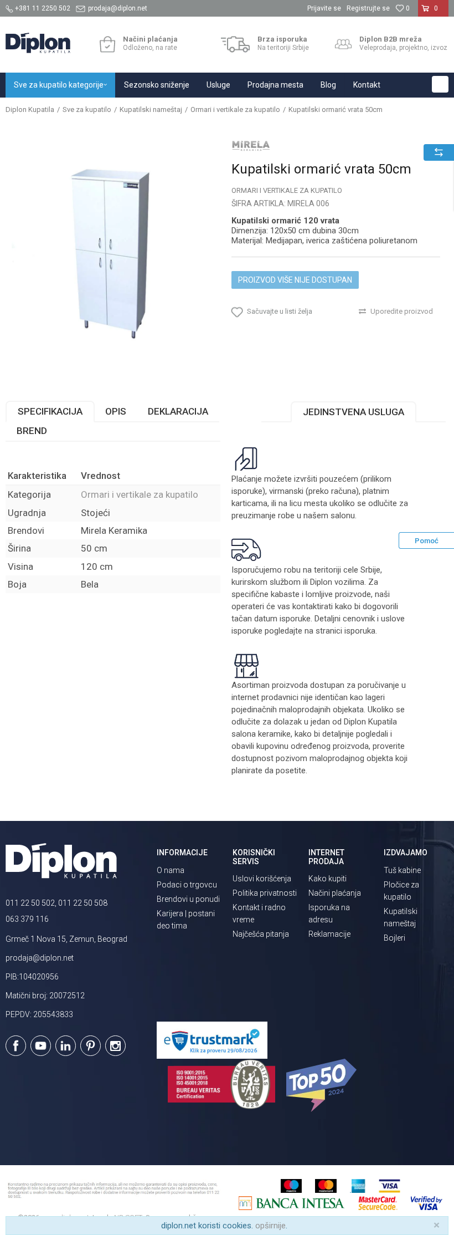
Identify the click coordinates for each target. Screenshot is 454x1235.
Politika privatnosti (265, 893)
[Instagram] (115, 1045)
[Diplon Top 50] (323, 1085)
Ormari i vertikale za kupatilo (235, 109)
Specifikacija (50, 411)
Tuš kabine (402, 870)
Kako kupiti (327, 878)
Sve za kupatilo (87, 109)
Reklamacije (329, 934)
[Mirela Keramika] (250, 146)
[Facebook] (16, 1045)
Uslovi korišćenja (262, 878)
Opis (115, 411)
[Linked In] (65, 1045)
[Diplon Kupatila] (38, 43)
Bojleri (394, 937)
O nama (170, 870)
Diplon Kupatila (30, 109)
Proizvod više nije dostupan (295, 279)
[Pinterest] (90, 1045)
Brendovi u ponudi (188, 899)
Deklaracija (178, 411)
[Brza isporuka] (235, 44)
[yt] (40, 1045)
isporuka (359, 631)
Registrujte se (368, 8)
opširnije (270, 1226)
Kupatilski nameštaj (151, 109)
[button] (440, 84)
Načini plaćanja (334, 893)
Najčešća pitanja (261, 934)
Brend (32, 430)
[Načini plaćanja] (107, 44)
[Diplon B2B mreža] (343, 44)
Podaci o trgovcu (187, 884)
